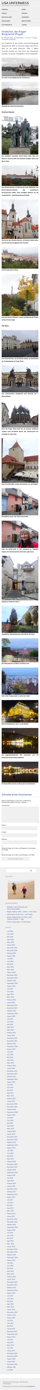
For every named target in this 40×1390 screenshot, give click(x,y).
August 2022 (11, 1049)
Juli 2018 (10, 1178)
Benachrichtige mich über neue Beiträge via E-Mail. (18, 855)
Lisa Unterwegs (15, 3)
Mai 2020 (10, 1123)
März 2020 (10, 1128)
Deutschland (7, 17)
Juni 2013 (10, 1323)
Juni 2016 (10, 1235)
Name (4, 825)
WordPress (31, 1386)
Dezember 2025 (12, 948)
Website (4, 839)
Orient (4, 13)
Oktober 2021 (11, 1076)
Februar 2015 (11, 1277)
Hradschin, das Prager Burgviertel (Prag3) (14, 33)
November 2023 (12, 1008)
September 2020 (12, 1112)
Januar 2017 (11, 1216)
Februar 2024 (11, 1000)
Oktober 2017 (11, 1192)
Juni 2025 (10, 961)
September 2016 (12, 1227)
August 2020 (11, 1115)
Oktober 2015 (11, 1255)
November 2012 (12, 1331)
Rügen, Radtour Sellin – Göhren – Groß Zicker (22, 912)
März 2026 (10, 942)
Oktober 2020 (11, 1109)
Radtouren (6, 21)
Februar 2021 (11, 1098)
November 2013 (12, 1312)
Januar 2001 (11, 1361)
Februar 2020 (11, 1131)
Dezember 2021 (12, 1071)
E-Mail (4, 832)
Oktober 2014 (11, 1287)
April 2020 (10, 1126)
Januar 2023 (11, 1035)
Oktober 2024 (11, 980)
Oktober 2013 (11, 1315)
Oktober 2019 (11, 1142)
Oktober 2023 (11, 1011)
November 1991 (12, 1364)
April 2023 (10, 1027)
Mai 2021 (10, 1090)
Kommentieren (18, 38)
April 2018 (10, 1181)
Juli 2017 (10, 1200)
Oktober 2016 (11, 1224)
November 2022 (12, 1041)
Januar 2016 (11, 1246)
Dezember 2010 (12, 1353)
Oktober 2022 (11, 1044)
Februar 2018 (11, 1183)
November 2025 (12, 950)
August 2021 (11, 1082)
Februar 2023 (11, 1033)
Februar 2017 (11, 1213)
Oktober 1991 (11, 1367)
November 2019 (12, 1139)
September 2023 (12, 1013)
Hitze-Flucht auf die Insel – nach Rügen (20, 914)
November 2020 (12, 1107)
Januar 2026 (11, 945)
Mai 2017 (10, 1205)
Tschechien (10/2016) (8, 39)
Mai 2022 (10, 1057)
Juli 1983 (10, 1370)
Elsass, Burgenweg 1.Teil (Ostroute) (18, 922)
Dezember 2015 (12, 1249)
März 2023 (10, 1030)
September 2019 (12, 1145)
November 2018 (12, 1167)
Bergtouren (26, 21)
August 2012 (11, 1337)
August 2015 (11, 1260)
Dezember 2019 (12, 1137)
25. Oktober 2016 (7, 38)
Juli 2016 (10, 1233)
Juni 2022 (10, 1054)
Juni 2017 (10, 1203)
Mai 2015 (10, 1268)
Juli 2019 (10, 1150)
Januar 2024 (11, 1002)
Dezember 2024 (12, 975)
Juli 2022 (10, 1052)
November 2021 (12, 1074)
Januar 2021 (11, 1101)
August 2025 (11, 956)
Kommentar (6, 805)
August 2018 (11, 1175)
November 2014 (12, 1285)
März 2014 (10, 1307)
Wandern (25, 17)
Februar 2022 (11, 1065)
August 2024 (11, 986)
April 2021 (10, 1093)
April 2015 (10, 1271)
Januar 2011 (11, 1351)
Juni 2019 (10, 1153)
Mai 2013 (10, 1326)
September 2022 (12, 1046)
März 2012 (10, 1345)
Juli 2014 (10, 1296)
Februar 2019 (11, 1161)
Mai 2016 (10, 1238)
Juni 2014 (10, 1298)
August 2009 (11, 1359)
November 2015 (12, 1252)
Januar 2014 (11, 1309)
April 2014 (10, 1304)
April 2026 (10, 939)
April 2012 (10, 1342)
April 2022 (10, 1060)
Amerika (5, 9)
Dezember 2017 (12, 1189)
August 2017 (11, 1197)
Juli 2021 (10, 1085)
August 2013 (11, 1318)
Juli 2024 (10, 989)
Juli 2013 (10, 1320)
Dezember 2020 (12, 1104)
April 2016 (10, 1241)
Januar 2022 (11, 1068)
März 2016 (10, 1244)
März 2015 (10, 1274)
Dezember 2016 (12, 1219)
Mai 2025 (10, 964)
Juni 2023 (10, 1022)
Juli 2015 (10, 1263)
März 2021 (10, 1096)
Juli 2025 (10, 959)
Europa (24, 13)
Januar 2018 (11, 1186)
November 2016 (12, 1222)
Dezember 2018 (12, 1164)
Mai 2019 (10, 1156)
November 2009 (12, 1356)
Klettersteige (7, 25)
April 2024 (10, 994)
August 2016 (11, 1230)
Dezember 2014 (12, 1282)
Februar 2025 (11, 972)
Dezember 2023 (12, 1005)
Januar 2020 (11, 1134)
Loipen (24, 25)
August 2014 (11, 1293)
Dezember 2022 (12, 1038)
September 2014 (12, 1290)
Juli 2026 (10, 931)
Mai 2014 (10, 1301)
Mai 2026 (10, 937)
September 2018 (12, 1172)
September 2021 (12, 1079)
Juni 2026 (10, 934)
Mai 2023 (10, 1024)
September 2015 (12, 1257)
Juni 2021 (10, 1087)
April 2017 (10, 1208)
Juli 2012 (10, 1340)
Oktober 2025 (11, 953)
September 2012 (12, 1334)
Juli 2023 (10, 1019)
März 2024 (10, 997)
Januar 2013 (11, 1329)
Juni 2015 (10, 1266)
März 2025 (10, 970)
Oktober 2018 (11, 1170)
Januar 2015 (11, 1279)
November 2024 (12, 978)
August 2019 (11, 1148)
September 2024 (12, 983)
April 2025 (10, 967)
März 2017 (10, 1211)
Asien (24, 9)
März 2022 (10, 1063)
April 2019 (10, 1159)
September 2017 (12, 1194)
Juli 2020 (10, 1118)
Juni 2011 (10, 1348)
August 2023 (11, 1016)
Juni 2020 (10, 1120)
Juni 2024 (10, 991)
